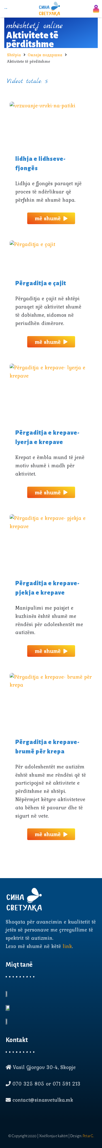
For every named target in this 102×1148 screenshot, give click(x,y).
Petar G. (88, 1136)
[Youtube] (19, 1117)
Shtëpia (14, 55)
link (67, 946)
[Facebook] (8, 1117)
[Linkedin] (29, 1117)
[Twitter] (39, 1117)
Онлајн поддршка (45, 55)
